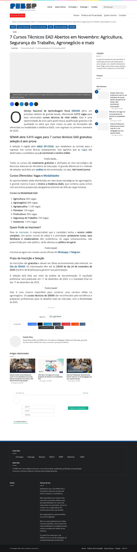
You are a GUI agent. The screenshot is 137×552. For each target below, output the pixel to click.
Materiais (71, 457)
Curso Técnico (23, 27)
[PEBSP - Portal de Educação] (23, 6)
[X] (17, 104)
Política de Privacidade (91, 15)
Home (49, 7)
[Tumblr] (26, 104)
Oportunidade (61, 27)
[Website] (24, 346)
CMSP (82, 457)
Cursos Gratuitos (23, 22)
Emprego (83, 7)
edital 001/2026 (45, 146)
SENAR (72, 27)
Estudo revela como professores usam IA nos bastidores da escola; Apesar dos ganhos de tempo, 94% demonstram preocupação (21, 378)
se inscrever (22, 232)
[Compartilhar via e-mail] (36, 104)
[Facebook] (12, 104)
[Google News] (55, 316)
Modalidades (51, 175)
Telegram (75, 252)
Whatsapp (63, 252)
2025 (13, 27)
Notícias (42, 457)
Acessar (85, 393)
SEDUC (52, 457)
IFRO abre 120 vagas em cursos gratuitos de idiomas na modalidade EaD (50, 377)
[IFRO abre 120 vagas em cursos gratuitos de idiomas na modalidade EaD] (51, 366)
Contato (94, 7)
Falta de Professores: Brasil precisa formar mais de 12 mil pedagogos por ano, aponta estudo (79, 377)
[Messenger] (31, 104)
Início (14, 22)
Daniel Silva (14, 48)
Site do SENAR (17, 266)
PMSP (61, 457)
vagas (84, 149)
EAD (33, 22)
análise (39, 169)
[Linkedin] (22, 104)
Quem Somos (60, 7)
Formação (72, 7)
